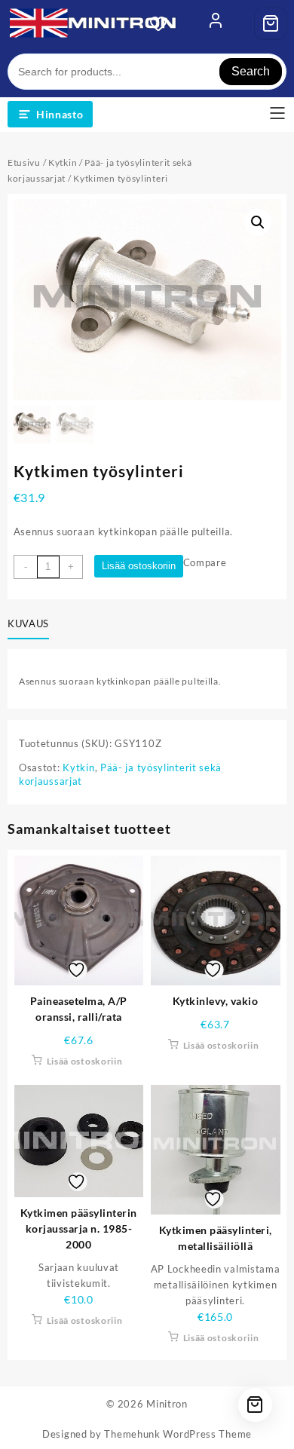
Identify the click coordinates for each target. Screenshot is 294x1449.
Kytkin (62, 162)
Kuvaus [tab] (28, 623)
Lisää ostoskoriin (139, 565)
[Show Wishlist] (162, 23)
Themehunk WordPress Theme (178, 1434)
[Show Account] (215, 23)
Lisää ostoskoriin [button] (85, 1061)
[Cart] (271, 23)
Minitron (167, 1404)
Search (250, 71)
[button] (257, 222)
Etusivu (24, 162)
